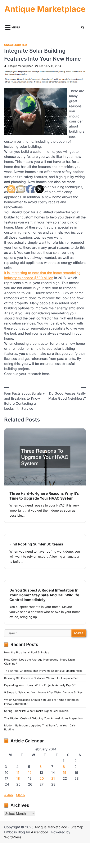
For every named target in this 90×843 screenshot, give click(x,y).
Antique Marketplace (45, 9)
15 (64, 772)
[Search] (83, 27)
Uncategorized (15, 45)
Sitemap (77, 827)
